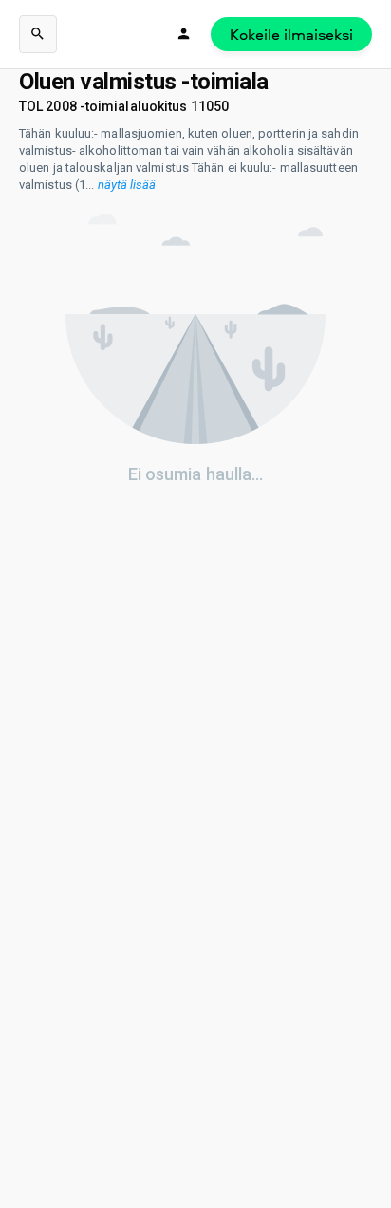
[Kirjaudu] (184, 34)
